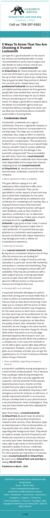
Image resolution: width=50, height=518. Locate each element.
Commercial (28, 495)
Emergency (14, 498)
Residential (16, 495)
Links (44, 501)
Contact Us (36, 498)
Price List (26, 501)
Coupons (25, 498)
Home (6, 495)
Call (26, 514)
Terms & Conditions (12, 501)
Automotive (40, 495)
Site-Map (36, 501)
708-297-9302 (31, 24)
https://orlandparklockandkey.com (25, 489)
